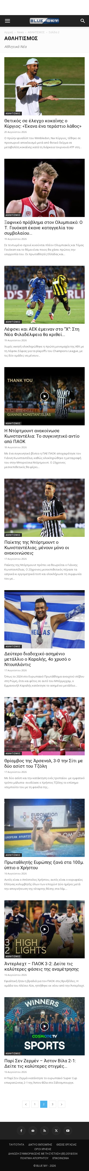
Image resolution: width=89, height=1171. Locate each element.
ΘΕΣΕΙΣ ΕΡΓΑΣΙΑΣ (66, 1144)
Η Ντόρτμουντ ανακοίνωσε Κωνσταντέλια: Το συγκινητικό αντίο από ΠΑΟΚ (41, 436)
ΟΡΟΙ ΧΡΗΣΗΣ (42, 1149)
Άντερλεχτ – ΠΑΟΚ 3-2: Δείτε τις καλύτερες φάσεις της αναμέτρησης (41, 966)
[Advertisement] (44, 7)
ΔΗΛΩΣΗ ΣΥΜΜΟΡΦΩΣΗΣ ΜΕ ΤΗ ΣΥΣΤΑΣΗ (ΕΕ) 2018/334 (42, 1153)
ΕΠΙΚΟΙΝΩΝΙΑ (60, 1158)
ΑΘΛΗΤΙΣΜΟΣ (36, 32)
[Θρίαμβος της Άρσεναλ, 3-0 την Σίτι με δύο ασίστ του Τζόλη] (44, 726)
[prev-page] (26, 1104)
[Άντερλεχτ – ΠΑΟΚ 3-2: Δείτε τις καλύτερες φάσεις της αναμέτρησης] (44, 929)
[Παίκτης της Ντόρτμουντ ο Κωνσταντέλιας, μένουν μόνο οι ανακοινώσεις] (44, 508)
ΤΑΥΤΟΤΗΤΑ (16, 1144)
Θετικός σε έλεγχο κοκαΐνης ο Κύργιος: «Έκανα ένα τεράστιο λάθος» (42, 123)
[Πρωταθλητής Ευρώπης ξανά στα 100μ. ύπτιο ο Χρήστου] (44, 828)
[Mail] (33, 1130)
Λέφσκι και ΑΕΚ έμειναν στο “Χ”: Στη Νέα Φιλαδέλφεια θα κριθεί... (41, 332)
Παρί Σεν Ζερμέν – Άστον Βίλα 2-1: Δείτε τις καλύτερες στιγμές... (40, 1063)
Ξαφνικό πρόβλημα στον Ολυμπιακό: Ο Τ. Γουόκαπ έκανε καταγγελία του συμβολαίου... (43, 228)
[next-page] (61, 1104)
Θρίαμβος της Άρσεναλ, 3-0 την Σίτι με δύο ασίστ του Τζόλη (43, 763)
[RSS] (44, 1130)
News (20, 32)
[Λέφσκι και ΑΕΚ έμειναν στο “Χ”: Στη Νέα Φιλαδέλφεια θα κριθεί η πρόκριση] (44, 295)
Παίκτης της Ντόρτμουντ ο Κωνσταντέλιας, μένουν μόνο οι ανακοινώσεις (36, 548)
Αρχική (8, 32)
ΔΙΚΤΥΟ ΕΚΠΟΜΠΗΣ (40, 1144)
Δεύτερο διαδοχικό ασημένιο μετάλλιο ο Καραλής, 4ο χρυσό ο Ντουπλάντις (37, 659)
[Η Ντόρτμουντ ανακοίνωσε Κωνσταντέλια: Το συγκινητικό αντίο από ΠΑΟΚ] (44, 396)
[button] (7, 21)
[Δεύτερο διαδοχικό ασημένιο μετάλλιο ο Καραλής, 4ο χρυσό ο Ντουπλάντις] (44, 619)
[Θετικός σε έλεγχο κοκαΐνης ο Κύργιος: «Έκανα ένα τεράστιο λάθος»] (44, 86)
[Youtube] (68, 1130)
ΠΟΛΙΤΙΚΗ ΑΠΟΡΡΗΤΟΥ (34, 1158)
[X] (56, 1130)
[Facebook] (21, 1130)
